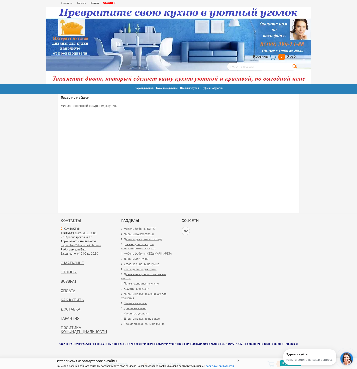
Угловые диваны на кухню (141, 263)
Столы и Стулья (189, 88)
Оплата (68, 290)
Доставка (70, 309)
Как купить (72, 300)
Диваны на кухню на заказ (142, 318)
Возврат (69, 281)
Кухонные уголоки (136, 313)
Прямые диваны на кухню (141, 283)
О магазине (67, 2)
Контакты (81, 2)
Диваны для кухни (136, 258)
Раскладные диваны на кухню (144, 323)
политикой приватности (220, 366)
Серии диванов (145, 88)
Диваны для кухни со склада (143, 239)
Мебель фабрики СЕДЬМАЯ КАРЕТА (148, 253)
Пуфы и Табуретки (212, 88)
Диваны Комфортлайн (139, 234)
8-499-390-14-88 (85, 232)
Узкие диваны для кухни (140, 269)
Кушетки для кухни (136, 288)
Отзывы (94, 2)
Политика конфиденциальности (84, 329)
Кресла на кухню (135, 308)
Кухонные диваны (166, 88)
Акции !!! (109, 3)
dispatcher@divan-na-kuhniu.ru (81, 245)
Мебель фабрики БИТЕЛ (140, 228)
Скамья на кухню (135, 303)
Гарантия (70, 318)
